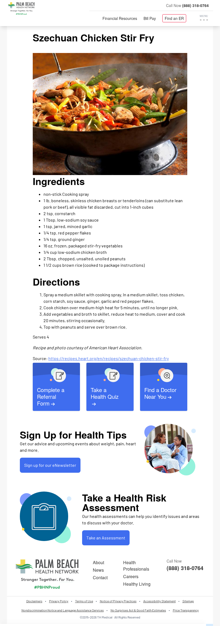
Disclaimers (34, 601)
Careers (130, 576)
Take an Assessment (105, 537)
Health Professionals (136, 565)
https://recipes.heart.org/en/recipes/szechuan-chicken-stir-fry (108, 358)
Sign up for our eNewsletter (50, 465)
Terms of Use (84, 601)
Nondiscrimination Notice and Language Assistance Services (62, 610)
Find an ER (174, 18)
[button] (204, 18)
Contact (100, 577)
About (98, 562)
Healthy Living (137, 584)
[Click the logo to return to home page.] (21, 8)
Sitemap (188, 601)
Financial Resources (119, 18)
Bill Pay (150, 18)
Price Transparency (186, 610)
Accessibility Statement (159, 601)
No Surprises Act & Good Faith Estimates (138, 610)
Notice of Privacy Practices (118, 601)
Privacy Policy (58, 601)
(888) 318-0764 (195, 5)
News (98, 570)
